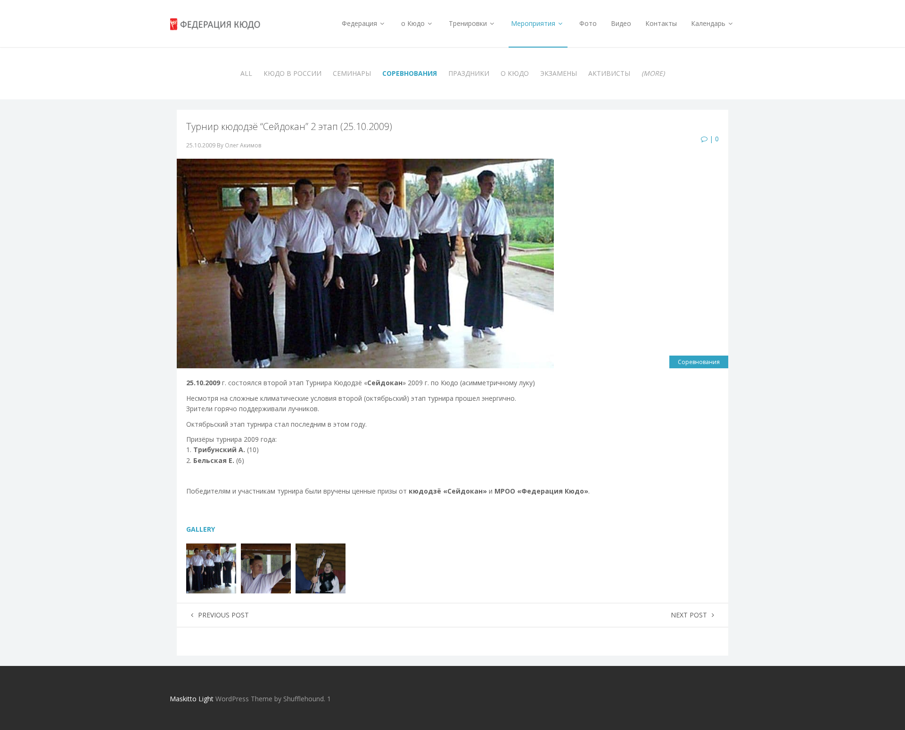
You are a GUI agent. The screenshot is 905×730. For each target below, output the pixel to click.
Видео (621, 23)
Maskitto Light (192, 698)
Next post (689, 614)
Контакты (661, 23)
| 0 (713, 138)
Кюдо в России (292, 73)
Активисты (609, 73)
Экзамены (558, 73)
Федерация (360, 23)
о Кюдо (414, 23)
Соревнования (409, 73)
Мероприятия (534, 23)
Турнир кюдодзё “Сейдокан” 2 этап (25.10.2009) (289, 126)
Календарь (709, 23)
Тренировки (469, 23)
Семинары (352, 73)
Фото (588, 23)
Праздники (468, 73)
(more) (653, 73)
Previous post (223, 614)
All (246, 73)
